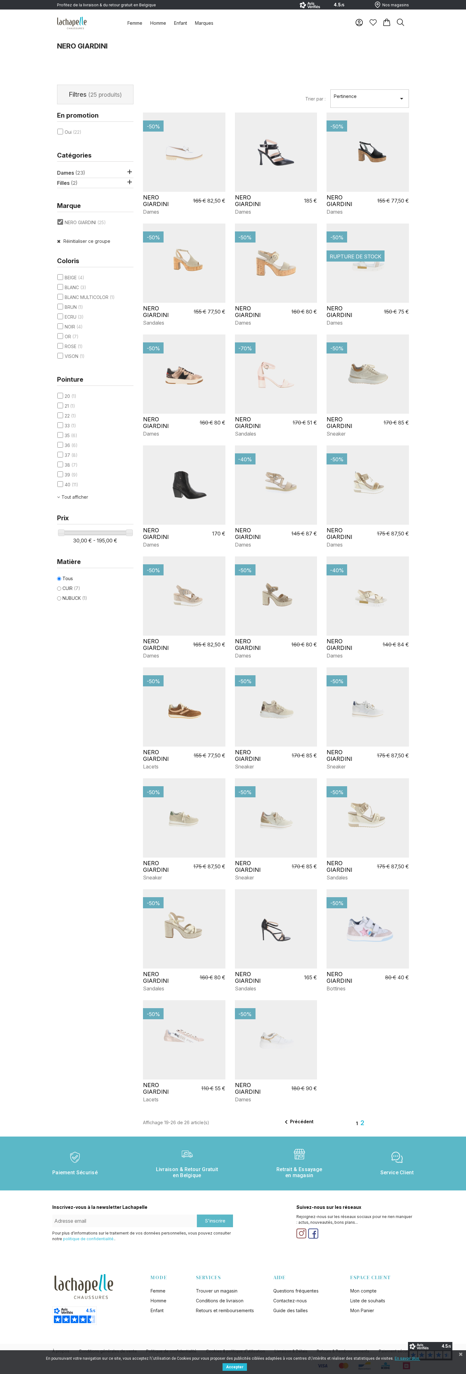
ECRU (74, 317)
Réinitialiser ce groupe (86, 241)
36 (71, 445)
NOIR (74, 326)
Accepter (234, 1367)
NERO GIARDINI (85, 222)
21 (70, 406)
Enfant (180, 23)
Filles (67, 183)
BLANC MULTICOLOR (90, 297)
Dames (71, 173)
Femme (134, 23)
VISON (75, 356)
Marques (204, 23)
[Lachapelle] (72, 22)
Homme (158, 23)
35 (71, 435)
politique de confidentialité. (88, 1238)
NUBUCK (74, 598)
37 (71, 455)
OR (72, 336)
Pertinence (369, 98)
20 (70, 396)
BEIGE (74, 277)
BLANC (75, 287)
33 (70, 425)
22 (70, 415)
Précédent (298, 1122)
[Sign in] (359, 22)
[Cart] (387, 22)
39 (71, 474)
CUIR (71, 588)
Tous (67, 578)
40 (71, 484)
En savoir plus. (407, 1358)
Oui (73, 132)
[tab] (134, 22)
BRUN (74, 307)
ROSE (74, 346)
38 (71, 465)
